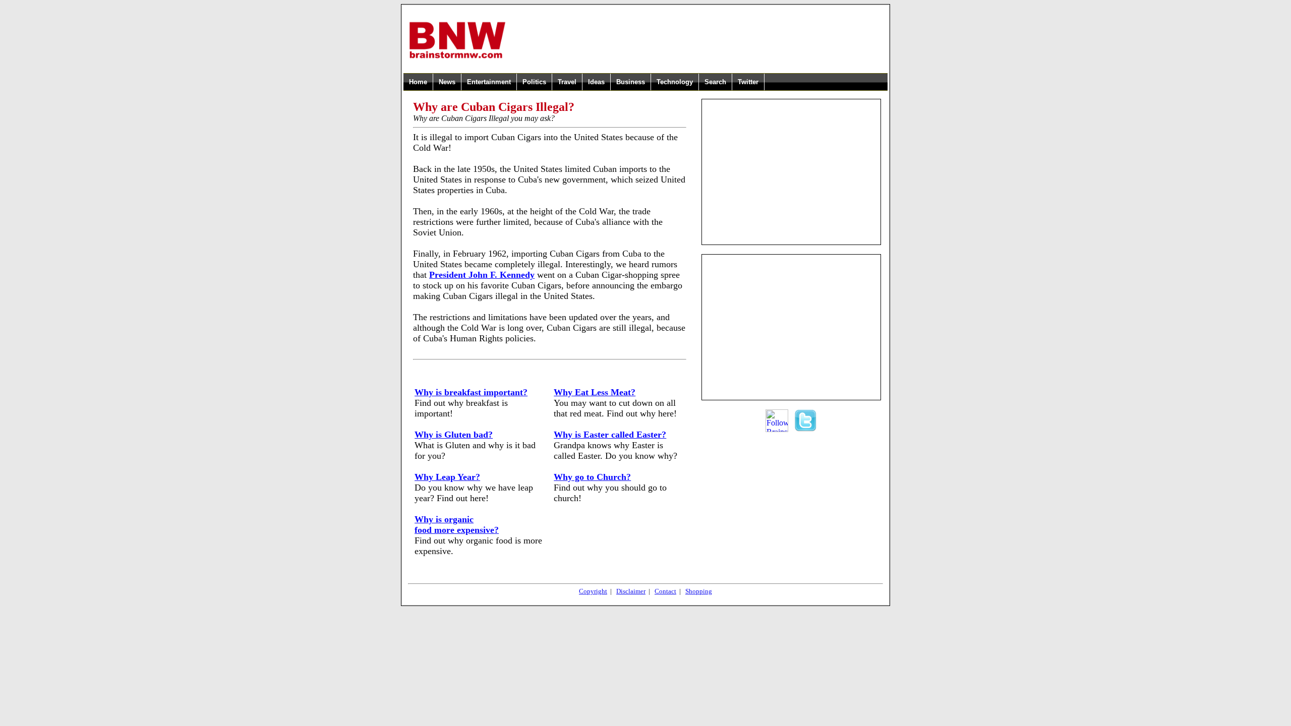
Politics (534, 82)
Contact (665, 591)
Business (630, 82)
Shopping (698, 591)
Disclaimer (631, 591)
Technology (675, 82)
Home (418, 82)
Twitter (748, 82)
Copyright (593, 591)
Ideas (596, 82)
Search (715, 82)
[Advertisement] (697, 40)
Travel (567, 82)
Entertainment (489, 82)
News (447, 82)
